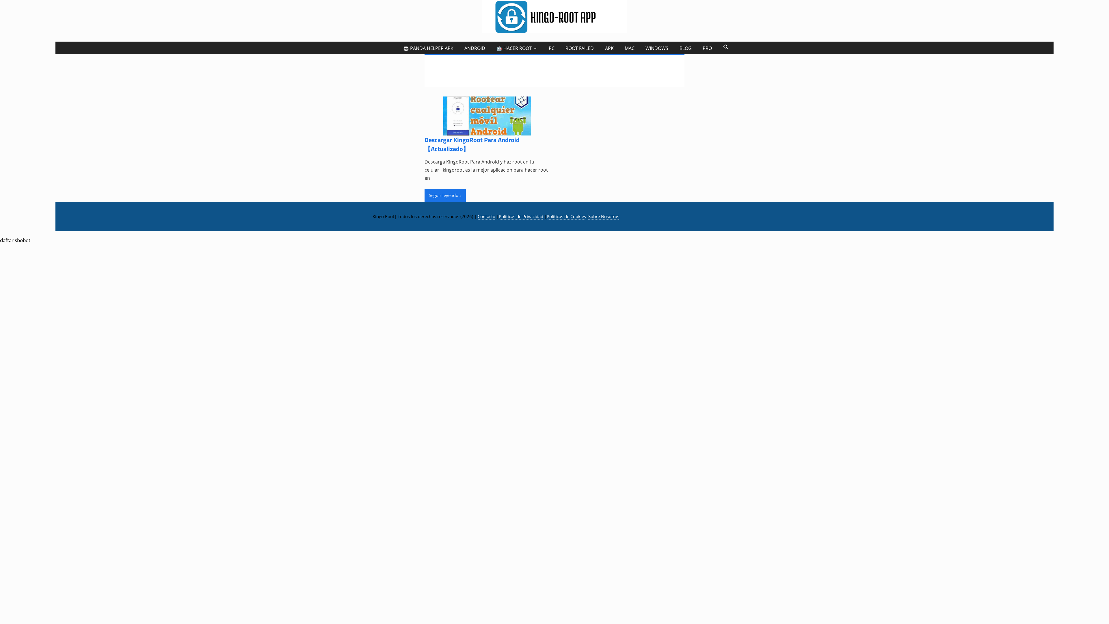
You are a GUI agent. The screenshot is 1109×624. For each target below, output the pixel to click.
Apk (609, 48)
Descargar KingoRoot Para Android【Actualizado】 (472, 144)
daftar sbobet (15, 240)
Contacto (486, 216)
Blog (686, 48)
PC (551, 48)
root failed (579, 48)
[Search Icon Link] (725, 47)
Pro (707, 48)
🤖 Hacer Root (514, 48)
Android (474, 48)
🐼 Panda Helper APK (428, 48)
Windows (656, 48)
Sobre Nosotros (603, 216)
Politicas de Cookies (566, 216)
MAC (629, 48)
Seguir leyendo (443, 195)
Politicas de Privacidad (521, 216)
